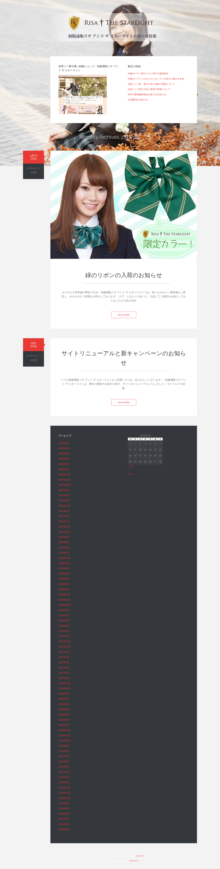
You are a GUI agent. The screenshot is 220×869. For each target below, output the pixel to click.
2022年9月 (63, 490)
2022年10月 (64, 485)
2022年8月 (63, 495)
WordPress (134, 861)
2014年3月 (63, 824)
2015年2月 (63, 777)
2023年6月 (63, 443)
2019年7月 (63, 573)
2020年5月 (63, 542)
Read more (124, 315)
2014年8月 (63, 808)
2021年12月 (64, 506)
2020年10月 (64, 532)
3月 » (130, 473)
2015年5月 (63, 761)
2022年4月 (63, 500)
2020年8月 (63, 537)
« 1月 (130, 466)
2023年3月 (63, 458)
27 (155, 461)
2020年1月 (63, 552)
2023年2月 (63, 464)
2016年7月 (63, 699)
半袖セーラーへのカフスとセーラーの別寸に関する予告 (156, 79)
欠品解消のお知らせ (138, 99)
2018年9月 (63, 610)
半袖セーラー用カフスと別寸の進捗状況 (148, 73)
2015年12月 (64, 730)
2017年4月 (63, 667)
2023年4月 (63, 453)
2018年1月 (63, 636)
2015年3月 (63, 772)
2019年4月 (63, 589)
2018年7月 (63, 615)
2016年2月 (63, 720)
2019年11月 (64, 563)
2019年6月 (63, 579)
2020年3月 (63, 547)
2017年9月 (63, 652)
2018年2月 (63, 631)
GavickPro (139, 856)
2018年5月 (63, 626)
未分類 (33, 172)
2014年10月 (64, 798)
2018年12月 (64, 599)
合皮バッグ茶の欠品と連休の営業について (149, 89)
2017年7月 (63, 657)
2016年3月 (63, 714)
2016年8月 (63, 693)
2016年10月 (64, 688)
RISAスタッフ (35, 168)
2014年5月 (63, 813)
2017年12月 (64, 641)
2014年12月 (64, 787)
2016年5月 (63, 704)
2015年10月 (64, 740)
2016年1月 (63, 725)
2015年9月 (63, 746)
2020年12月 (64, 526)
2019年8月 (63, 568)
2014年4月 (63, 819)
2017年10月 (64, 646)
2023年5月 (63, 448)
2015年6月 (63, 756)
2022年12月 (64, 474)
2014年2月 (63, 829)
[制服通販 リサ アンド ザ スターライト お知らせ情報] (110, 28)
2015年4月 (63, 766)
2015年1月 (63, 782)
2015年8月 (63, 751)
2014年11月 (64, 792)
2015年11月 (64, 735)
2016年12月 (64, 683)
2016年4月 (63, 709)
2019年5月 (63, 584)
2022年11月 (64, 479)
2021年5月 (63, 516)
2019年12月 (64, 558)
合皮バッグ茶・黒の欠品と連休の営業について (151, 84)
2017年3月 (63, 672)
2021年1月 (63, 521)
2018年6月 (63, 620)
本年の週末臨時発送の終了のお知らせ (147, 94)
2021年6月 (63, 511)
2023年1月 (63, 469)
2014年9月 (63, 803)
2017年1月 (63, 678)
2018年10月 (64, 605)
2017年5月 (63, 662)
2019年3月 (63, 594)
